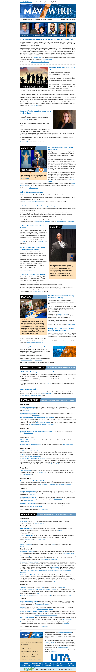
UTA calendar (43, 509)
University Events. (39, 523)
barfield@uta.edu (48, 59)
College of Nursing (27, 194)
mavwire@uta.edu (49, 642)
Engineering (25, 410)
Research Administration (48, 424)
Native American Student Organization (57, 464)
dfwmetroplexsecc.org (62, 314)
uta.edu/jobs (43, 392)
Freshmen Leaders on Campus (49, 559)
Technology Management (35, 424)
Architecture (36, 415)
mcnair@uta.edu (42, 241)
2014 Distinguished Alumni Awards (40, 62)
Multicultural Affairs (28, 539)
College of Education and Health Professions (33, 201)
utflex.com (49, 383)
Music (60, 530)
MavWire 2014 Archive (26, 2)
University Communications (65, 632)
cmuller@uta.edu (70, 324)
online (23, 241)
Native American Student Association (65, 221)
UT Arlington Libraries (25, 141)
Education (37, 456)
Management (38, 506)
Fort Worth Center (27, 474)
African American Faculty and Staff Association (52, 484)
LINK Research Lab (30, 456)
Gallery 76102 (47, 604)
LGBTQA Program (24, 441)
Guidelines (63, 647)
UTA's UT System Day (38, 291)
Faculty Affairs (67, 484)
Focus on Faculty (24, 119)
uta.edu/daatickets (36, 57)
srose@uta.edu (55, 567)
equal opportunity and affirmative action (31, 395)
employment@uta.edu (48, 393)
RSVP (21, 454)
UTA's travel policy (33, 188)
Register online (50, 431)
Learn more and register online (28, 270)
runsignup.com (38, 360)
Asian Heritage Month (39, 539)
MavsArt (51, 609)
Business (32, 506)
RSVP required (46, 422)
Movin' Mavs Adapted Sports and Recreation (35, 570)
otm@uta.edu (38, 422)
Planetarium (65, 623)
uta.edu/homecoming (26, 360)
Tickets (53, 544)
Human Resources (28, 433)
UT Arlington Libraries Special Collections (46, 615)
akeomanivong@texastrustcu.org (34, 342)
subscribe (54, 651)
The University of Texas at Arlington (32, 659)
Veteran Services (34, 105)
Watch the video (25, 178)
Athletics (22, 546)
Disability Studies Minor (53, 570)
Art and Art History (67, 619)
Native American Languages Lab (43, 221)
